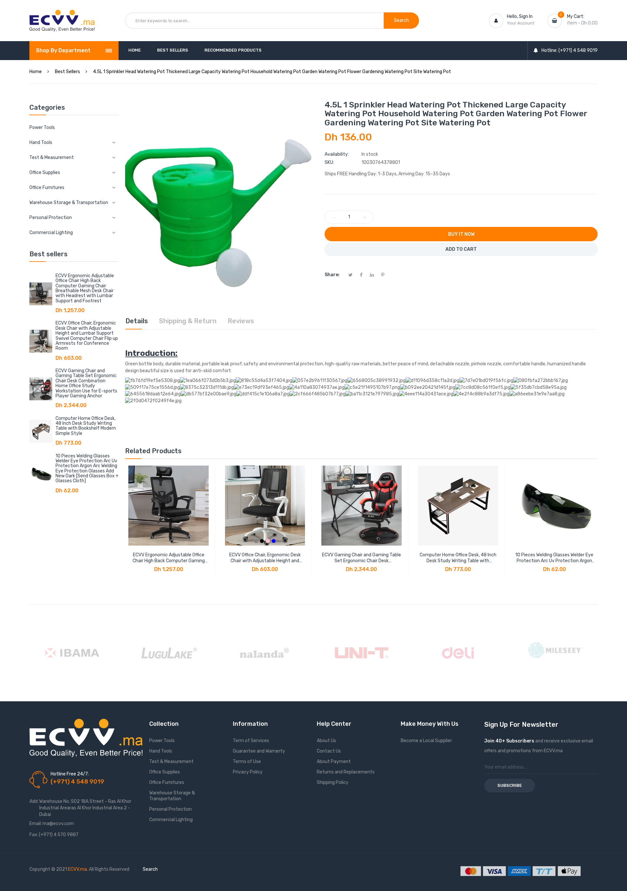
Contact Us (329, 751)
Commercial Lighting (171, 819)
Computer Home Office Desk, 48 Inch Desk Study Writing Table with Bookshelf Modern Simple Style (86, 426)
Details (136, 321)
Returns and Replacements (346, 772)
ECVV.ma (77, 869)
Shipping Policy (332, 782)
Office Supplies (164, 772)
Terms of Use (247, 761)
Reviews (241, 321)
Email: (35, 823)
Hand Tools (160, 751)
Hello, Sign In (520, 16)
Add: (34, 801)
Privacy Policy (248, 772)
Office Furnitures (166, 782)
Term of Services (251, 740)
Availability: (337, 154)
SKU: (329, 162)
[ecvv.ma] (62, 15)
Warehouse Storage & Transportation (172, 796)
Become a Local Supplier (426, 740)
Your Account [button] (520, 23)
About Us (326, 740)
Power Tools (42, 127)
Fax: (33, 834)
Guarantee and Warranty (259, 751)
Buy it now (461, 234)
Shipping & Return (188, 321)
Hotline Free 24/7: (70, 774)
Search (150, 869)
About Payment (334, 761)
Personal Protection (170, 809)
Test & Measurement (171, 761)
